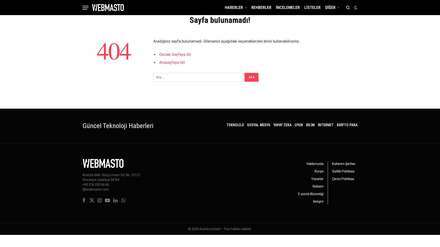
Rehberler (261, 7)
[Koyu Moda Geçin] (355, 7)
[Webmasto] (108, 7)
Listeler (312, 7)
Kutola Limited (210, 229)
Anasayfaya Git (172, 62)
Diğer (330, 7)
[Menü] (85, 8)
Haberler (234, 7)
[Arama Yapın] (348, 8)
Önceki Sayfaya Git (175, 54)
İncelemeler (288, 7)
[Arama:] (199, 77)
